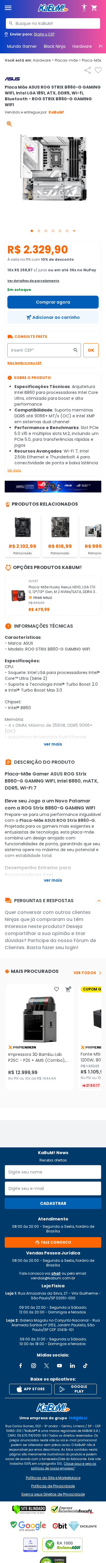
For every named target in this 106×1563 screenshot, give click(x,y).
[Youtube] (59, 1365)
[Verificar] (29, 1509)
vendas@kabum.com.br (53, 1278)
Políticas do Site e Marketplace (53, 1478)
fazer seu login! (60, 947)
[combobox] (53, 23)
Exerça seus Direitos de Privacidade (53, 1494)
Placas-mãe (68, 60)
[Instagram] (33, 1365)
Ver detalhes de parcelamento (33, 281)
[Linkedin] (72, 1365)
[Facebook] (20, 1365)
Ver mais (14, 470)
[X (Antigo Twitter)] (46, 1365)
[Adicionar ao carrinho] (68, 989)
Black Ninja (54, 46)
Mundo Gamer (22, 46)
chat (56, 1273)
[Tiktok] (85, 1365)
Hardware (82, 46)
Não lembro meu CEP (24, 363)
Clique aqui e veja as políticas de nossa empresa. (63, 1466)
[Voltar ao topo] (53, 1407)
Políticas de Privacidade (53, 1486)
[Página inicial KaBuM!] (53, 8)
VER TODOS (85, 973)
